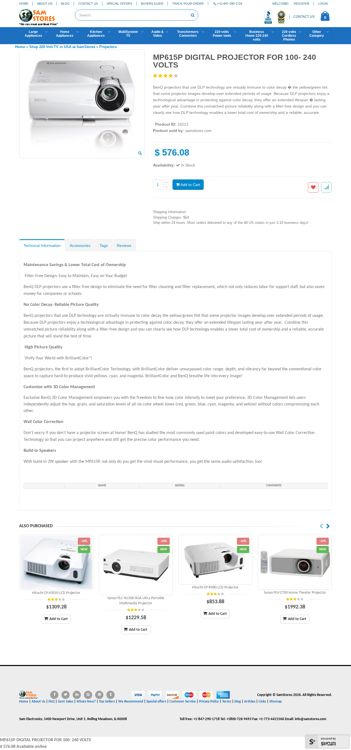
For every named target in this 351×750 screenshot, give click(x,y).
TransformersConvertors (188, 34)
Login (323, 3)
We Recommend (130, 701)
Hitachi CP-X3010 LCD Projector (56, 593)
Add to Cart (190, 184)
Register (301, 3)
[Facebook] (54, 695)
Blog (65, 3)
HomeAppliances (64, 34)
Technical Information (42, 245)
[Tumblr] (110, 695)
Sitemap (275, 701)
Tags (104, 245)
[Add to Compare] (326, 187)
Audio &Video (157, 34)
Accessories (80, 245)
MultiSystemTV (128, 34)
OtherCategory (316, 34)
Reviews (124, 245)
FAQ (52, 701)
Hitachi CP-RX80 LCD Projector (215, 587)
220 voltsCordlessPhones (289, 35)
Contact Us (88, 3)
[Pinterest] (99, 695)
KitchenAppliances (96, 34)
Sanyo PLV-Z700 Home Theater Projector (295, 593)
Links (262, 701)
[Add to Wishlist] (313, 187)
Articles (249, 701)
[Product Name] (56, 562)
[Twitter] (65, 695)
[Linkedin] (77, 695)
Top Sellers (107, 701)
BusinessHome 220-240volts (256, 35)
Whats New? (86, 701)
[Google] (88, 695)
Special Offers (119, 3)
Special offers (156, 701)
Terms (227, 701)
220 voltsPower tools (222, 34)
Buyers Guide (152, 3)
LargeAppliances (33, 34)
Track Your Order (188, 3)
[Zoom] (140, 153)
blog (237, 701)
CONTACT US (304, 17)
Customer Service (182, 701)
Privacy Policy (209, 701)
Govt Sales (65, 701)
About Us (44, 3)
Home (23, 3)
